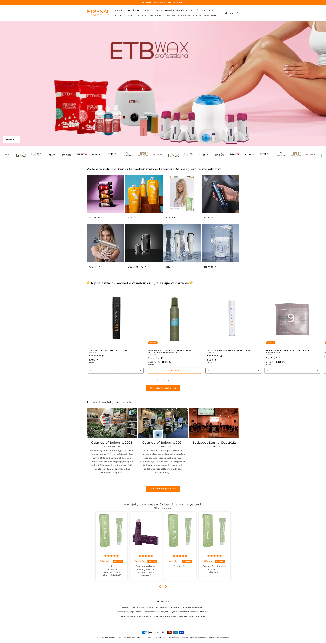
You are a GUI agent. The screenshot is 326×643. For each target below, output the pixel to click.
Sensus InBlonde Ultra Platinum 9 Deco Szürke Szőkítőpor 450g (287, 351)
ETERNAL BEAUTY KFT (112, 637)
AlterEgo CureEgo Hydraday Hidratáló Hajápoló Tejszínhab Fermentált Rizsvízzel (169, 351)
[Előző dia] (157, 381)
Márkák (204, 612)
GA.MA (93, 266)
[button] (119, 10)
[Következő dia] (168, 381)
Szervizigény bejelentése (129, 612)
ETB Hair (171, 217)
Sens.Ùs (132, 217)
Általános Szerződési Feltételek (186, 607)
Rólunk (150, 607)
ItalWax (208, 266)
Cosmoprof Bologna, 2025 (111, 442)
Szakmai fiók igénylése (164, 616)
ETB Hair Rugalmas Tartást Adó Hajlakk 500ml (228, 350)
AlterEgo (94, 217)
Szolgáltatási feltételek (178, 637)
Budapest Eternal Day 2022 (214, 442)
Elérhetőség (138, 607)
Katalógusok (162, 607)
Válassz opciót (174, 370)
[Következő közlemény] (238, 2)
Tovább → (11, 139)
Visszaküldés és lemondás (192, 616)
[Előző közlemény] (87, 2)
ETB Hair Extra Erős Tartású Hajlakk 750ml (108, 350)
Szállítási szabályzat (198, 637)
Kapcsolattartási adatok (219, 637)
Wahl (207, 217)
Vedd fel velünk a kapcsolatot (136, 616)
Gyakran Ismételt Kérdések (184, 612)
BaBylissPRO (135, 266)
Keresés (125, 607)
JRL (168, 266)
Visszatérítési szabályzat (156, 612)
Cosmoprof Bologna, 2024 (163, 442)
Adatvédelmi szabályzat (156, 637)
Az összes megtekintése (163, 388)
